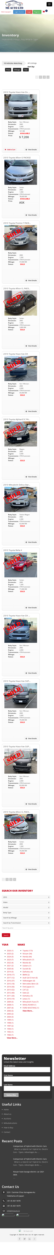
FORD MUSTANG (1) (31, 1008)
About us (7, 1114)
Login (29, 12)
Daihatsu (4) (28, 971)
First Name (8, 1075)
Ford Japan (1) (28, 986)
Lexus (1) (26, 999)
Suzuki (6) (27, 968)
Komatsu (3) (28, 996)
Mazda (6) (27, 962)
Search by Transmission (12, 923)
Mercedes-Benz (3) (30, 983)
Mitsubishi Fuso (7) (30, 1002)
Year (26, 70)
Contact (7, 1132)
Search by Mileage (10, 918)
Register (37, 12)
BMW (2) (26, 974)
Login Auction (19, 12)
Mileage (17, 70)
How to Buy (8, 1127)
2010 (5, 897)
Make (5, 902)
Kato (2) (26, 993)
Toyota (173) (28, 950)
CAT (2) (25, 990)
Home (6, 1109)
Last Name (8, 1085)
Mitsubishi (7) (28, 959)
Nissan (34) (27, 953)
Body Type (7, 912)
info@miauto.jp (13, 1211)
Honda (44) (27, 956)
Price (8, 70)
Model (5, 907)
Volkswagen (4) (29, 980)
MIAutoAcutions (10, 1123)
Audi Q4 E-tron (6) (30, 977)
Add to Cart (11, 150)
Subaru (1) (27, 965)
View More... (12, 1038)
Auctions (7, 1118)
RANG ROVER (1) (29, 1005)
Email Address (9, 1066)
